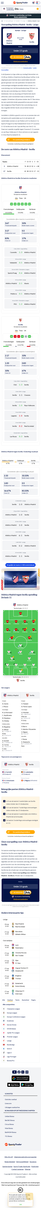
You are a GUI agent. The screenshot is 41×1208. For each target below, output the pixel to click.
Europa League (12, 1013)
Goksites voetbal (11, 1099)
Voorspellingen (9, 21)
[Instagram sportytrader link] (27, 1072)
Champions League (13, 1009)
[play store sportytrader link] (27, 1085)
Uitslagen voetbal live (12, 1107)
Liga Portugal (11, 1056)
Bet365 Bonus (10, 1120)
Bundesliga (11, 1045)
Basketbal (25, 1000)
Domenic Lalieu (27, 68)
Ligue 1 (9, 1053)
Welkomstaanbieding (20, 61)
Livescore (8, 1103)
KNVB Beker (11, 1029)
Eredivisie (10, 1021)
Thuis (21, 198)
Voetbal (18, 21)
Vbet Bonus (9, 1128)
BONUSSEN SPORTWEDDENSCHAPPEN (20, 1110)
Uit (25, 198)
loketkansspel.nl (34, 1185)
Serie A (9, 1049)
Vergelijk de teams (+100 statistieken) (20, 565)
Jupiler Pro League (13, 1033)
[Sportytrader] (2, 21)
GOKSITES (9, 1094)
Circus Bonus (9, 1124)
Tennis (17, 1000)
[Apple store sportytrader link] (13, 1085)
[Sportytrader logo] (20, 1144)
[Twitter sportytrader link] (22, 1072)
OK (20, 1204)
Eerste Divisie (11, 1025)
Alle (16, 198)
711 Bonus (8, 1136)
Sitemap (27, 1169)
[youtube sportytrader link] (14, 1072)
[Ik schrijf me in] (33, 2)
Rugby (33, 1000)
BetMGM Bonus (10, 1132)
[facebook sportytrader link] (19, 1072)
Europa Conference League (16, 1017)
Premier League (12, 1037)
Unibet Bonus (9, 1116)
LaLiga (23, 21)
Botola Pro (10, 1060)
